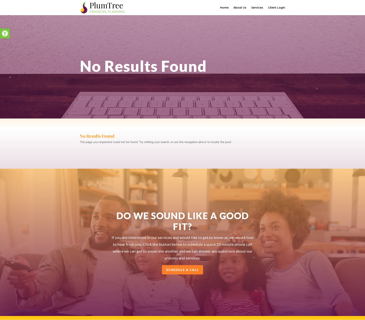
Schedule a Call (182, 270)
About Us (239, 7)
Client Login (276, 7)
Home (224, 7)
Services (257, 7)
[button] (5, 33)
